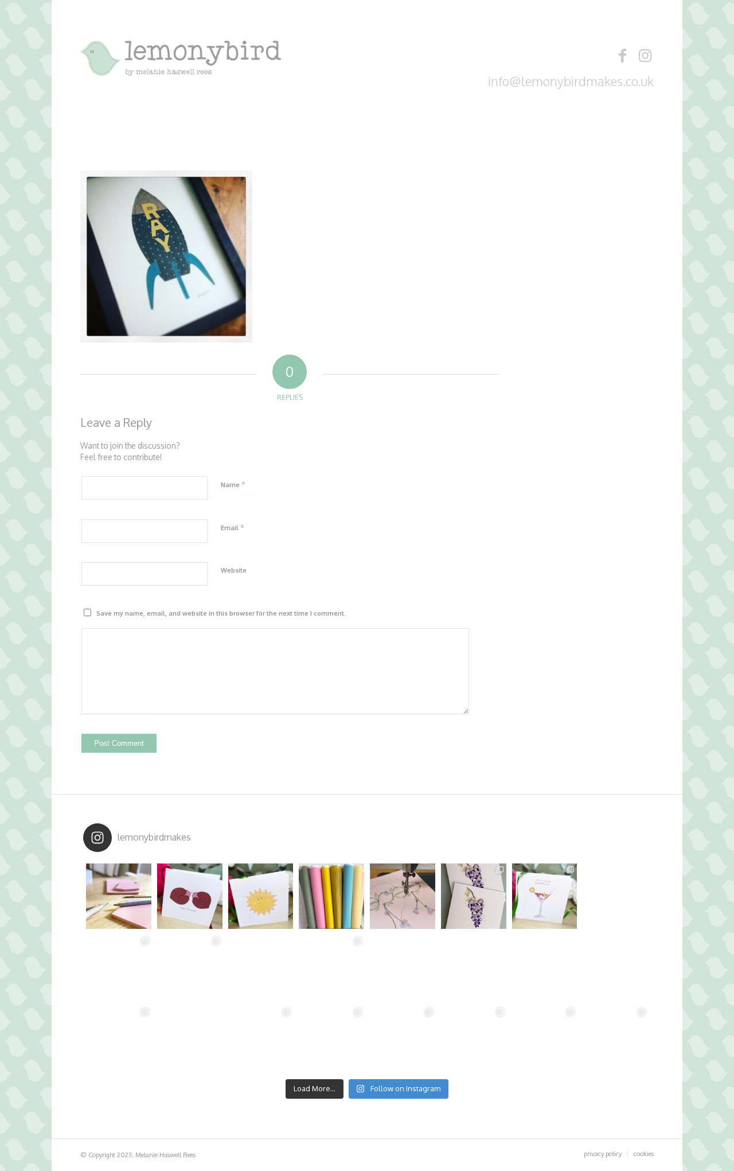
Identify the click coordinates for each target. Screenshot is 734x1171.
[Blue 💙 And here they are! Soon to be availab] (544, 1038)
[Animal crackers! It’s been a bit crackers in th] (189, 967)
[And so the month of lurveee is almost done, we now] (118, 1038)
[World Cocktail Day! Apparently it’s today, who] (544, 896)
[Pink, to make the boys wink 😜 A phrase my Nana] (118, 896)
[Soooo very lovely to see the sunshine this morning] (118, 967)
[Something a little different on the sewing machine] (402, 896)
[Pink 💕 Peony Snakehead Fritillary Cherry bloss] (331, 1038)
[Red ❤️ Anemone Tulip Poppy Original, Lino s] (473, 1038)
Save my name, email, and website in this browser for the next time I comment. (221, 613)
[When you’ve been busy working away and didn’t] (331, 967)
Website (234, 570)
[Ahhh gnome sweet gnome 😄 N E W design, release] (473, 967)
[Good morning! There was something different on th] (402, 967)
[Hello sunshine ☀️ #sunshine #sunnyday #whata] (261, 896)
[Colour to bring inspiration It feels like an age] (331, 896)
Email (232, 527)
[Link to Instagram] (645, 55)
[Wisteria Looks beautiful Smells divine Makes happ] (473, 896)
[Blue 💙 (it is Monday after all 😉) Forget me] (615, 1038)
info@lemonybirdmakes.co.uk (571, 81)
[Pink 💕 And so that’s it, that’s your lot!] (261, 1038)
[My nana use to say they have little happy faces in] (544, 967)
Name (233, 484)
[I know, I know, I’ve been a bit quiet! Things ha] (189, 896)
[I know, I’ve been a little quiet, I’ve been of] (615, 896)
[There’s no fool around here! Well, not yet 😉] (261, 967)
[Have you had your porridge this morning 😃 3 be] (615, 967)
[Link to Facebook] (622, 55)
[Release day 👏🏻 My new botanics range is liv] (189, 1038)
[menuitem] (603, 1154)
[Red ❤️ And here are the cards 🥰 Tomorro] (402, 1038)
